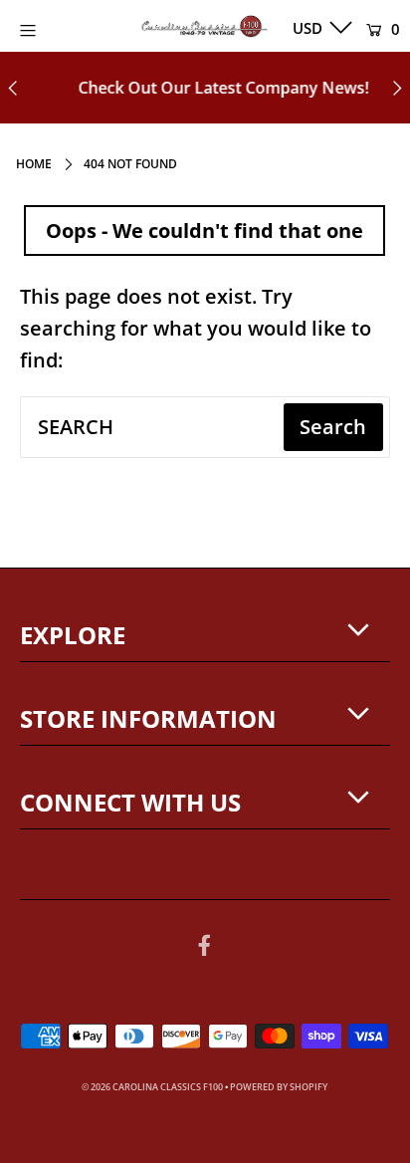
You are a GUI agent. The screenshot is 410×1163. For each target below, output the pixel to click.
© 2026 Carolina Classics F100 (152, 1086)
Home (34, 163)
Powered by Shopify (278, 1086)
